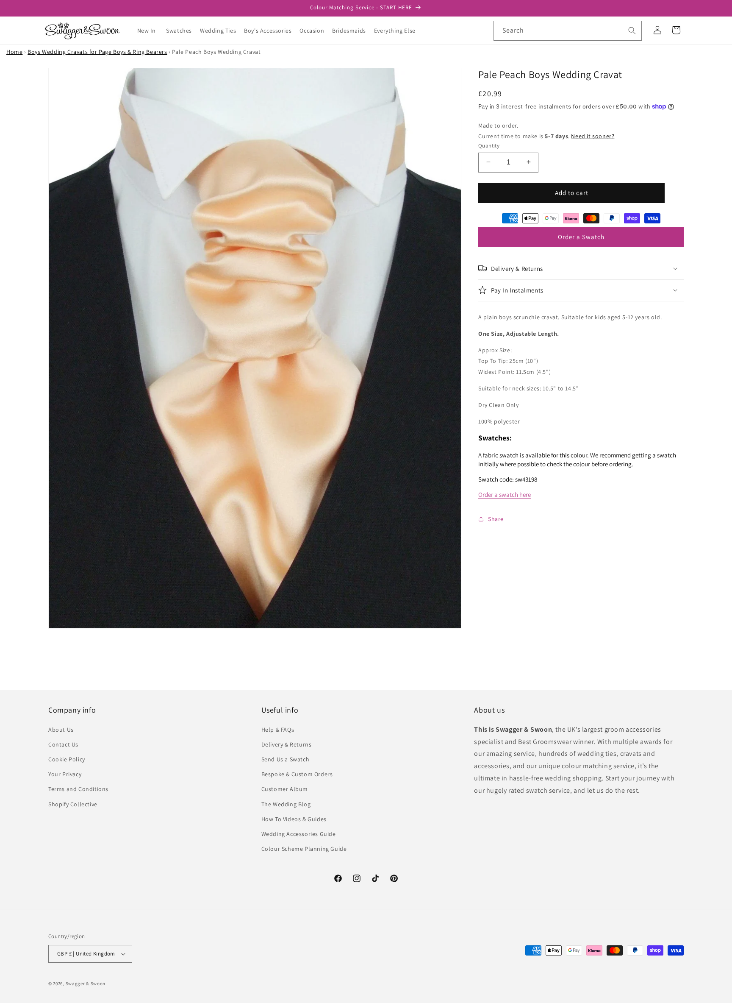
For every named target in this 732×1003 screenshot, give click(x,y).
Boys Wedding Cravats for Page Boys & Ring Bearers (97, 52)
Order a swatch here (504, 494)
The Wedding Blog (286, 804)
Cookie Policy (66, 759)
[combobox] (567, 30)
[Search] (632, 30)
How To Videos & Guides (294, 819)
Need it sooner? (592, 135)
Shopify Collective (72, 804)
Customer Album (284, 789)
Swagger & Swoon (86, 983)
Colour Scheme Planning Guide (304, 849)
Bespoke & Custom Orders (297, 774)
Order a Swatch (581, 237)
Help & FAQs (277, 729)
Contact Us (63, 744)
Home (14, 52)
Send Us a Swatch (285, 759)
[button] (182, 30)
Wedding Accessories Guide (298, 834)
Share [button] (496, 518)
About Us (61, 729)
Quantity (488, 145)
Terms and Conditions (78, 789)
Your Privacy (64, 774)
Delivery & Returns (286, 744)
